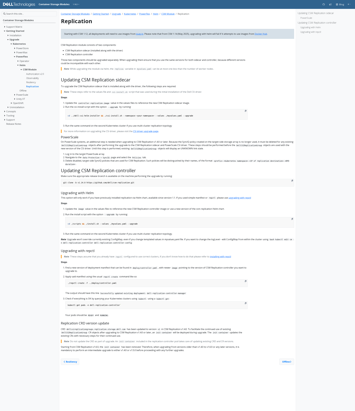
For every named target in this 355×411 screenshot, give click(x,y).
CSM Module (168, 13)
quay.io (139, 33)
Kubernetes (130, 13)
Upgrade (116, 13)
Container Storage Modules (75, 13)
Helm (155, 13)
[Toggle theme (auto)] (349, 4)
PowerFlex (144, 13)
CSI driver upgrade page (145, 131)
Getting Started (101, 13)
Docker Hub (261, 33)
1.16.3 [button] (75, 4)
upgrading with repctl (240, 197)
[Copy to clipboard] (245, 110)
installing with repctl (220, 256)
